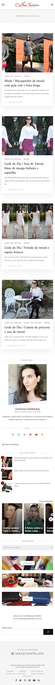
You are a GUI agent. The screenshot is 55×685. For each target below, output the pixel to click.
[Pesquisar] (48, 632)
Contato (27, 676)
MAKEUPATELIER (30, 653)
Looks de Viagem (32, 323)
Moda (27, 76)
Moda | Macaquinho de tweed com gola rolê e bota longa (24, 83)
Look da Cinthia (12, 76)
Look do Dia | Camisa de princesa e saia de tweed (27, 330)
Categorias (37, 671)
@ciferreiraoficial (10, 444)
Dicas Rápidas (46, 501)
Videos (22, 671)
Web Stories (38, 674)
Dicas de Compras (16, 674)
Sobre (10, 671)
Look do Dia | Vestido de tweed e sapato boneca (26, 250)
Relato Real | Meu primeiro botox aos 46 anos (31, 471)
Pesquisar (7, 628)
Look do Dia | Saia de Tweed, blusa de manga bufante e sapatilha (24, 168)
